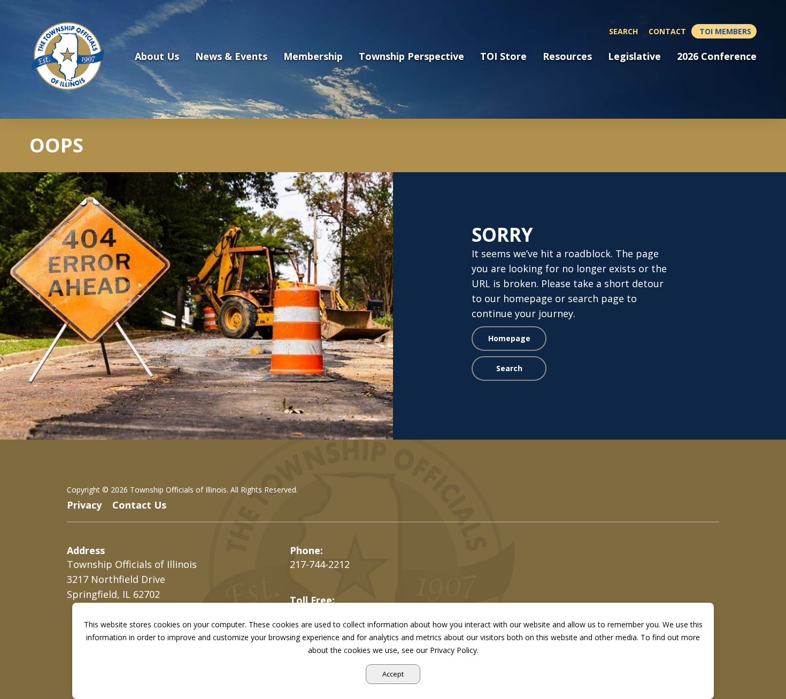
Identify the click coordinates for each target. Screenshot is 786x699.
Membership (313, 57)
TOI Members (725, 31)
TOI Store (503, 57)
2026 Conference (717, 57)
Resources (567, 57)
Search (623, 31)
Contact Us (139, 504)
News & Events (231, 57)
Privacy (84, 504)
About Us (157, 57)
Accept (393, 674)
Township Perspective (411, 57)
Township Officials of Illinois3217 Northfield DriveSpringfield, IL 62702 (132, 579)
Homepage (509, 338)
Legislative (634, 57)
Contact (667, 31)
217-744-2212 (320, 564)
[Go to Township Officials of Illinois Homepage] (74, 56)
